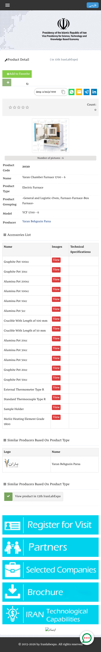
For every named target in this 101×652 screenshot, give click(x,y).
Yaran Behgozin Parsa (36, 221)
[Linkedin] (94, 92)
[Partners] (50, 549)
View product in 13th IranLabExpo (38, 496)
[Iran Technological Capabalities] (50, 616)
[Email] (79, 92)
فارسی (92, 5)
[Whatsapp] (71, 92)
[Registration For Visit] (50, 526)
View (56, 260)
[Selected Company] (50, 571)
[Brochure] (50, 593)
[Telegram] (86, 92)
